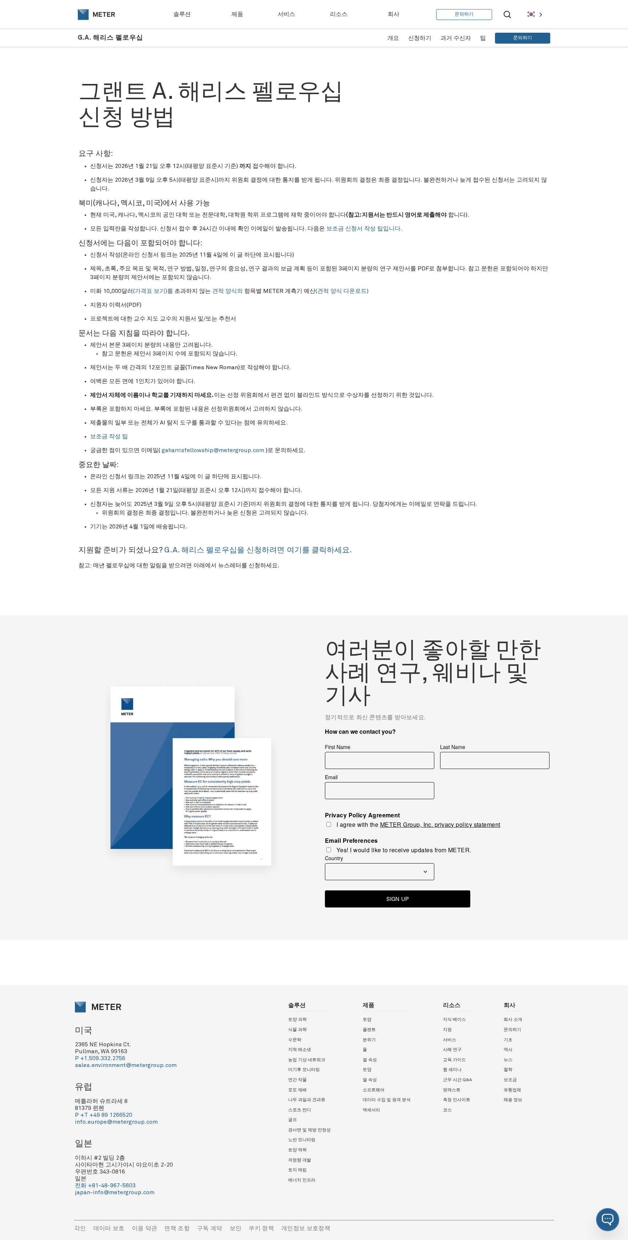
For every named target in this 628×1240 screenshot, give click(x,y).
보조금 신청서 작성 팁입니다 (363, 229)
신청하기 (419, 38)
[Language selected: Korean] (534, 14)
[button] (607, 1219)
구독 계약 (209, 1228)
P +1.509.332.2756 (100, 1058)
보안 (236, 1228)
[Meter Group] (96, 14)
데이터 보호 (109, 1228)
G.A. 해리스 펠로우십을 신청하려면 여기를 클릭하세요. (258, 550)
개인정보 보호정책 (305, 1228)
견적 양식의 (227, 291)
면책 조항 (177, 1228)
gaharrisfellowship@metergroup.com (213, 450)
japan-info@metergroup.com (114, 1192)
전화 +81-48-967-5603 (105, 1185)
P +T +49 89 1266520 (103, 1115)
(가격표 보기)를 (153, 291)
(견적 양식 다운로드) (342, 291)
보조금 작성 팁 (109, 436)
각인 (80, 1228)
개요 (393, 38)
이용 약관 (144, 1228)
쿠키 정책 (261, 1228)
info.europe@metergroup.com (116, 1122)
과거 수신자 (455, 38)
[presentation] (96, 14)
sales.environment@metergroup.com (126, 1065)
